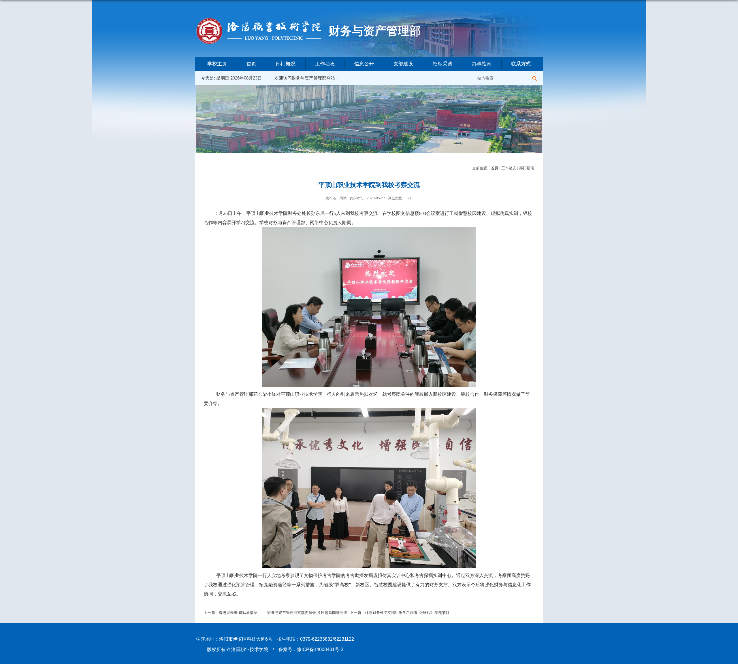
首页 (251, 64)
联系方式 (521, 64)
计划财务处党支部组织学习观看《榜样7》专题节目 (407, 612)
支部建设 (403, 64)
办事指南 (482, 64)
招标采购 (442, 64)
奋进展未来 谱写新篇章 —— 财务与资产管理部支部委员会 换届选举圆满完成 (283, 612)
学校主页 (217, 64)
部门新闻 (526, 168)
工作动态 (325, 64)
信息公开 (364, 64)
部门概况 (285, 64)
